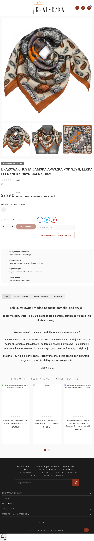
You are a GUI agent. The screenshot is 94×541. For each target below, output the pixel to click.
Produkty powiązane (41, 296)
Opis (6, 296)
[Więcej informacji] (18, 387)
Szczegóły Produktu (21, 296)
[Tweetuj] (47, 220)
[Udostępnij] (40, 220)
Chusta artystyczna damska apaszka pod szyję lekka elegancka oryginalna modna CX (78, 423)
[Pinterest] (54, 220)
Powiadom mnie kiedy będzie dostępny (56, 235)
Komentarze (58, 296)
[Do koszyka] (12, 387)
